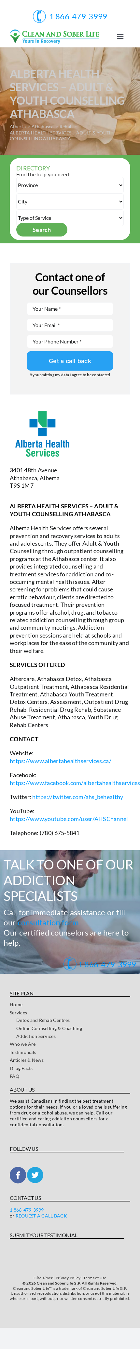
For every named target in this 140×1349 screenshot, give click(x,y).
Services (18, 1012)
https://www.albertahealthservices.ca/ (60, 760)
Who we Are (23, 1044)
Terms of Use (94, 1277)
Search (42, 229)
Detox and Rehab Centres (43, 1020)
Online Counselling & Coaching (49, 1028)
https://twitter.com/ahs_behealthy (77, 796)
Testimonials (23, 1052)
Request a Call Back (41, 1215)
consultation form (48, 922)
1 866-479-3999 (106, 964)
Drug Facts (21, 1068)
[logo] (54, 32)
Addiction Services (36, 1036)
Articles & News (27, 1060)
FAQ (14, 1076)
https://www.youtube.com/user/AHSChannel (69, 818)
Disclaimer (43, 1277)
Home (16, 1004)
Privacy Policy (68, 1277)
